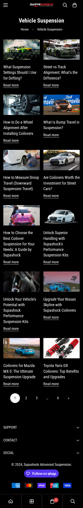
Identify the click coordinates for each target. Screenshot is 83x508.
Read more (11, 85)
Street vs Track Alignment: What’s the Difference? (60, 72)
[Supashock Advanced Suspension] (41, 5)
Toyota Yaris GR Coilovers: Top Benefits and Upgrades (61, 371)
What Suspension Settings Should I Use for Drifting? (19, 72)
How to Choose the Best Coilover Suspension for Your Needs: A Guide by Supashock (19, 243)
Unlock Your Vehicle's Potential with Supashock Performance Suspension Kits (19, 310)
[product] (10, 501)
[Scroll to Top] (75, 484)
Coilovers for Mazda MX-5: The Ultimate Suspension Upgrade (19, 371)
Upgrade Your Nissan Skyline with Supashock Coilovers (59, 305)
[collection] (31, 501)
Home (25, 29)
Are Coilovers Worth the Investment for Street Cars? (61, 183)
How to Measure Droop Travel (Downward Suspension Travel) (21, 183)
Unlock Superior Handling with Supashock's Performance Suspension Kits (55, 243)
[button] (74, 5)
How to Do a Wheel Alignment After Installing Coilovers (18, 128)
